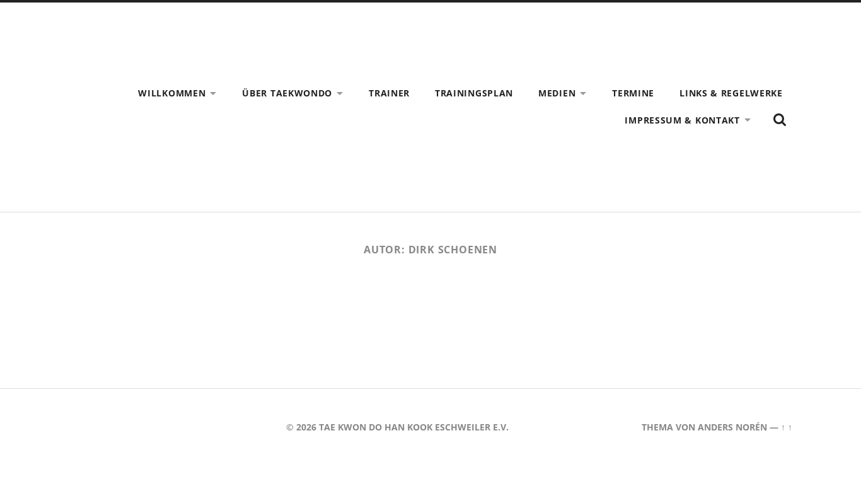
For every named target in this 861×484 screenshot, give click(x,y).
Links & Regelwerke (731, 93)
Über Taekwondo (287, 93)
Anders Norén (732, 427)
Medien (556, 93)
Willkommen (171, 93)
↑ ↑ (786, 427)
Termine (633, 93)
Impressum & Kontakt (682, 120)
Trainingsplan (474, 93)
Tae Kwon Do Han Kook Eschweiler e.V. (414, 427)
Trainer (389, 93)
